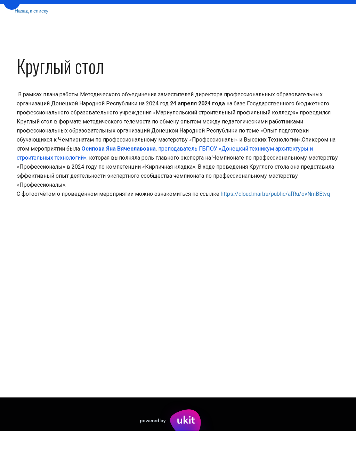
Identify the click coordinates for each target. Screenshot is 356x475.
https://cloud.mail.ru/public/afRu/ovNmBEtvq (275, 194)
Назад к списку (31, 10)
